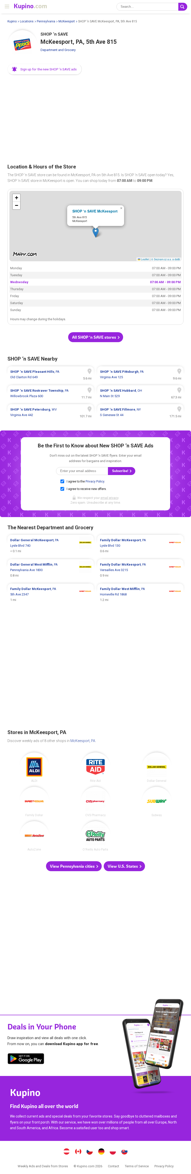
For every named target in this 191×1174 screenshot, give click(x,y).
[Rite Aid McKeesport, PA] (95, 767)
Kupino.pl (113, 1152)
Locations (27, 21)
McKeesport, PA (82, 741)
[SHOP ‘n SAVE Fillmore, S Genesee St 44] (140, 412)
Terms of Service (137, 1166)
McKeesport (66, 21)
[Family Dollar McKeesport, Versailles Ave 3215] (140, 570)
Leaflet (144, 259)
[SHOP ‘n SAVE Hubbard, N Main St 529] (140, 393)
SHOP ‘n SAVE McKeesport (95, 211)
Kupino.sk (124, 1152)
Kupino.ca (78, 1152)
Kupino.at (66, 1152)
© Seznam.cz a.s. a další (165, 259)
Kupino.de (101, 1152)
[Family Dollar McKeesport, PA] (34, 802)
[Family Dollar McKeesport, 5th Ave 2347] (51, 594)
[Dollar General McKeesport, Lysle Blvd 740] (51, 545)
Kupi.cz (90, 1152)
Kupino (12, 21)
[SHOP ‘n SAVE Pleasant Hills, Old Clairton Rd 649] (51, 374)
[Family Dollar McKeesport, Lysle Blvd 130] (140, 545)
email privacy (109, 498)
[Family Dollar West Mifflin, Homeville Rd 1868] (140, 594)
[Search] (182, 7)
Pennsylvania (46, 21)
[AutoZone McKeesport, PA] (34, 836)
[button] (44, 69)
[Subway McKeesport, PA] (157, 802)
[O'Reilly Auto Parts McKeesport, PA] (95, 836)
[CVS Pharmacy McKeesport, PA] (95, 802)
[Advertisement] (95, 117)
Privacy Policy (95, 481)
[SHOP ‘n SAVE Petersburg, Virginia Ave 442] (51, 412)
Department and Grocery (58, 50)
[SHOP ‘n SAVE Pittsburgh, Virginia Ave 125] (140, 374)
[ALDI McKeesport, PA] (34, 767)
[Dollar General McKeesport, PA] (157, 767)
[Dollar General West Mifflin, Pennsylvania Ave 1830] (51, 570)
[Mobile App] (26, 1059)
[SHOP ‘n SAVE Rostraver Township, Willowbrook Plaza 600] (51, 393)
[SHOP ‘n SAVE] (22, 45)
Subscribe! (120, 471)
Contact (113, 1166)
